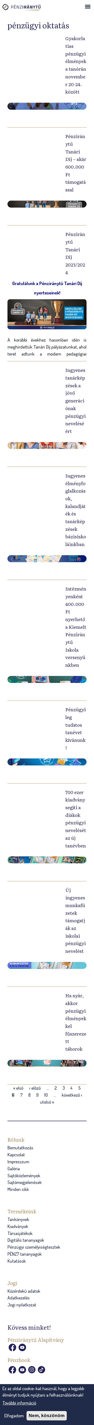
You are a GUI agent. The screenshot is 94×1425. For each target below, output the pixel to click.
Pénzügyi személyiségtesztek (33, 1247)
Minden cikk (18, 1189)
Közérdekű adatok (23, 1291)
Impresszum (18, 1161)
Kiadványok (17, 1226)
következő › (72, 1095)
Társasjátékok (20, 1233)
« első (18, 1088)
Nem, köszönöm (47, 1415)
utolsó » (47, 1102)
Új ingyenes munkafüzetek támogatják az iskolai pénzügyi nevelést (75, 920)
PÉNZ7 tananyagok (24, 1254)
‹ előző (35, 1088)
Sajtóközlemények (23, 1175)
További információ (19, 1403)
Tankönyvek (18, 1219)
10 (46, 1095)
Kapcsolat (16, 1154)
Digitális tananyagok (25, 1240)
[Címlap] (26, 9)
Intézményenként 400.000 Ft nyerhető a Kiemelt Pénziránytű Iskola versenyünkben (75, 626)
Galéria (13, 1168)
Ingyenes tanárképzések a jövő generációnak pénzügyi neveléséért (75, 400)
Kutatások (16, 1261)
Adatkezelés (18, 1298)
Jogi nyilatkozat (21, 1305)
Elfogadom (14, 1415)
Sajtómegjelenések (24, 1182)
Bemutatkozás (20, 1148)
